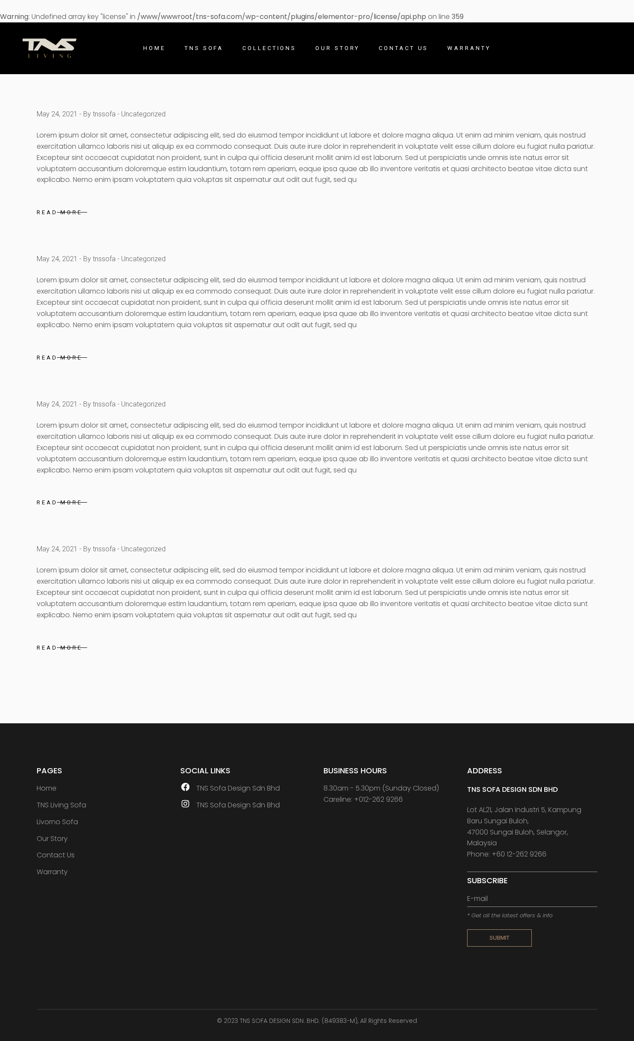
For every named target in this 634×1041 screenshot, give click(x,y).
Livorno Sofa (57, 822)
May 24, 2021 (57, 114)
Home (46, 788)
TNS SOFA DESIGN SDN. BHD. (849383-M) (299, 1020)
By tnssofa (99, 114)
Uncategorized (143, 114)
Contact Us (56, 855)
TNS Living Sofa (61, 805)
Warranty (52, 872)
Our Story (52, 839)
